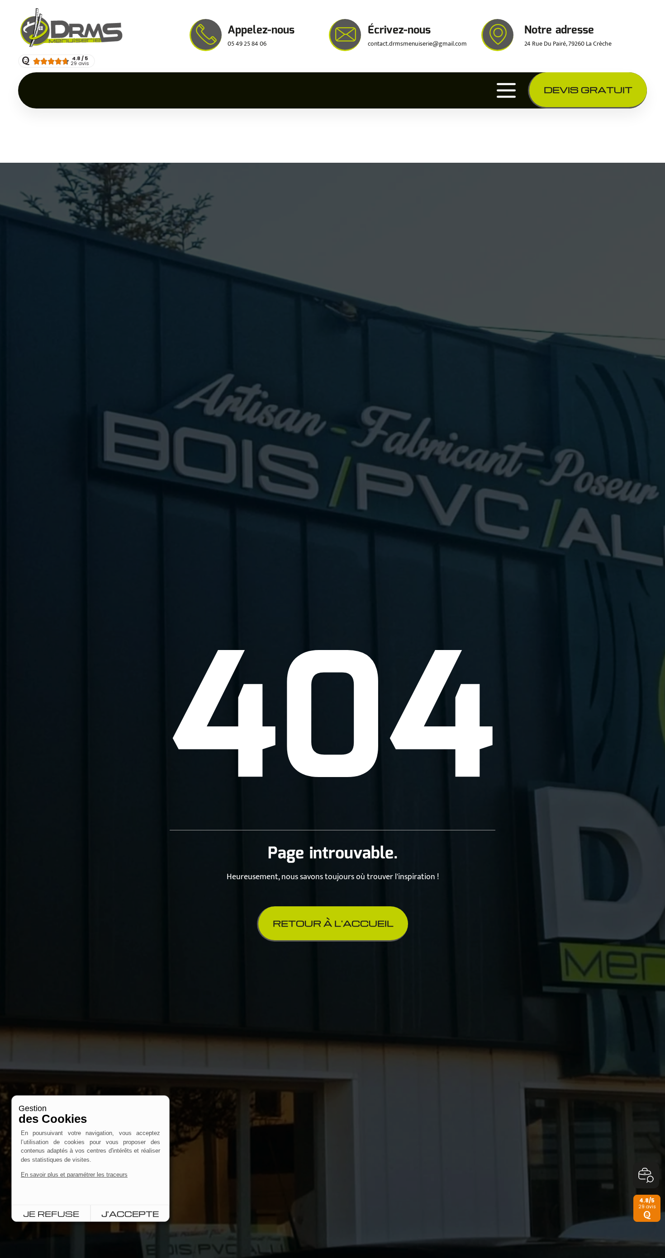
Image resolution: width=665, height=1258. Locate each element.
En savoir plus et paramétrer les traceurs (74, 1174)
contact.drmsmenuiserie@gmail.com (417, 43)
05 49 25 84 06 (247, 43)
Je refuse (51, 1213)
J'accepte (130, 1213)
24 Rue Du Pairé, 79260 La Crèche (568, 43)
